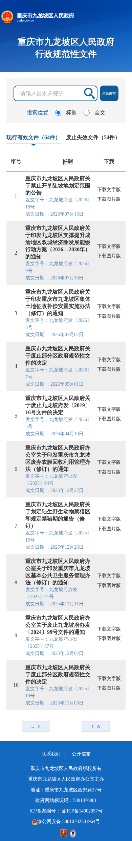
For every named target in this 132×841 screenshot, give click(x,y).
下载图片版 (109, 199)
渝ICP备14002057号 (82, 810)
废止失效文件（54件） (93, 137)
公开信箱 (81, 753)
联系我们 (52, 753)
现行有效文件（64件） (33, 137)
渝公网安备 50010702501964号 (68, 821)
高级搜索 (109, 93)
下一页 (95, 726)
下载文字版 (109, 189)
